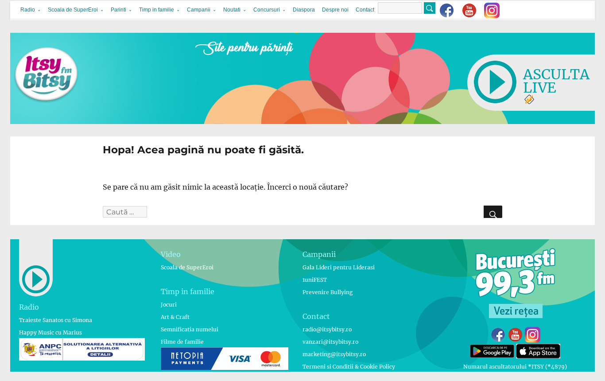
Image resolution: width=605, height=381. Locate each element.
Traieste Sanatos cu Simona (55, 320)
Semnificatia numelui (189, 329)
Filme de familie (182, 341)
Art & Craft (175, 317)
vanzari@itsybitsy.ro (330, 341)
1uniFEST (314, 279)
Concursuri (266, 10)
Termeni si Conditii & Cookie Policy (348, 366)
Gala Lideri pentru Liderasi (338, 267)
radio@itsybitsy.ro (327, 329)
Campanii (198, 10)
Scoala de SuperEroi (73, 10)
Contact (365, 10)
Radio (27, 10)
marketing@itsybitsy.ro (334, 354)
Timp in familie (156, 10)
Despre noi (335, 10)
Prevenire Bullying (327, 292)
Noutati (231, 10)
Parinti (118, 10)
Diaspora (304, 10)
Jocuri (169, 304)
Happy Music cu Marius (50, 332)
